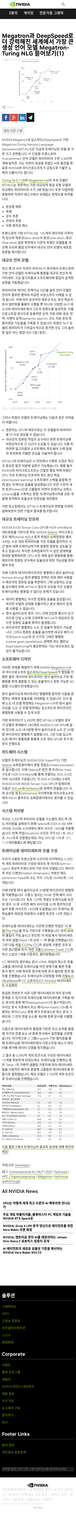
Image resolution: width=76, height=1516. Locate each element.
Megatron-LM (39, 180)
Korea (38, 1507)
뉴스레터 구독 (11, 1408)
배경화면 (8, 1342)
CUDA (6, 1335)
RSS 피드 (8, 1401)
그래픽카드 (9, 1306)
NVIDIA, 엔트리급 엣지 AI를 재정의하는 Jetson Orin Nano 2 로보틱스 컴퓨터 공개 (35, 1239)
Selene (52, 532)
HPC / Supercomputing (18, 1176)
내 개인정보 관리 (40, 1490)
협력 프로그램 (11, 1372)
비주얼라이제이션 (13, 1328)
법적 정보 (8, 1445)
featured (60, 1172)
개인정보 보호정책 (14, 1452)
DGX (49, 1172)
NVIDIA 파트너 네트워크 (18, 1386)
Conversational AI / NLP (26, 1172)
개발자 (6, 1379)
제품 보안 (33, 1500)
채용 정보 (8, 1394)
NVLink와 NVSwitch (25, 788)
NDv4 (29, 537)
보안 (5, 1422)
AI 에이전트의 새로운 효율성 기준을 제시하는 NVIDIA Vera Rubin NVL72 (33, 1250)
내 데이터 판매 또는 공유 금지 (27, 1494)
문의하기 (8, 1415)
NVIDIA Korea (30, 60)
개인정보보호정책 (13, 1490)
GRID (5, 1314)
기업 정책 (17, 1500)
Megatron (45, 1176)
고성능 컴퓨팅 (11, 1321)
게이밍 (29, 13)
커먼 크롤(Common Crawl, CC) (49, 949)
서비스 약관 (58, 1494)
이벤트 (6, 1365)
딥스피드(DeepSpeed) (42, 672)
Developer (22, 1165)
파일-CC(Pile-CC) (27, 945)
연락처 (47, 1500)
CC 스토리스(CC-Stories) (39, 981)
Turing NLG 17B (13, 180)
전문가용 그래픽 (51, 13)
